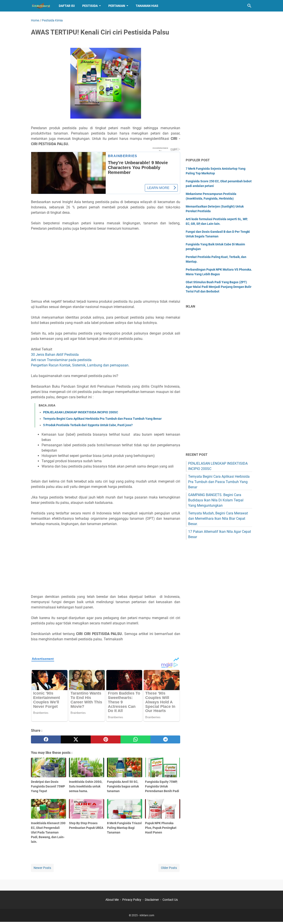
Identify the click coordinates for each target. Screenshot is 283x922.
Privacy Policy (131, 899)
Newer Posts (42, 868)
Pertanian (116, 6)
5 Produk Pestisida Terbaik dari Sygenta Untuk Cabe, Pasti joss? (88, 425)
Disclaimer (152, 899)
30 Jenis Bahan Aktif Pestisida (55, 354)
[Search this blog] (249, 5)
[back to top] (274, 912)
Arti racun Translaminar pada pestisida (61, 360)
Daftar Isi (67, 6)
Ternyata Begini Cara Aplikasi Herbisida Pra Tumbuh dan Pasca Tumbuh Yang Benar (102, 418)
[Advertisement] (105, 265)
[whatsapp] (135, 739)
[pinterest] (105, 739)
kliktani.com (147, 915)
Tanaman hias (147, 6)
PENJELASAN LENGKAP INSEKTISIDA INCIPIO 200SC (80, 412)
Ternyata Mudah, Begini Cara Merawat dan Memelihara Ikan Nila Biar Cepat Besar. (218, 518)
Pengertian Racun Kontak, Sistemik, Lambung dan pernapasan (79, 365)
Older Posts (169, 868)
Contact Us (170, 899)
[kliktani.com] (41, 6)
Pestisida (90, 6)
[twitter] (76, 739)
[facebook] (46, 739)
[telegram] (165, 739)
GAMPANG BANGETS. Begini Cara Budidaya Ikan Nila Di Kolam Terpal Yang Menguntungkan (215, 500)
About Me (112, 899)
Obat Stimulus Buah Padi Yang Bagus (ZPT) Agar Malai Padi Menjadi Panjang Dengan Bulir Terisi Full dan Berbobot (218, 286)
